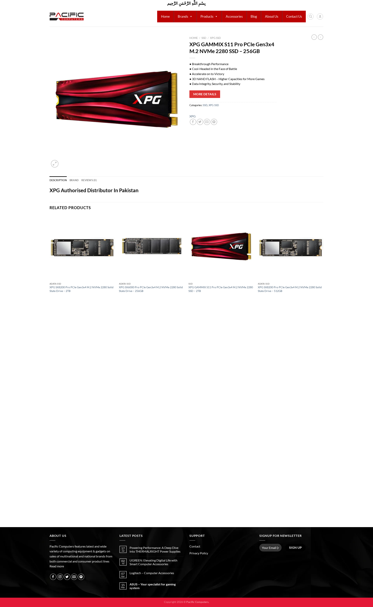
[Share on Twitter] (200, 122)
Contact (194, 546)
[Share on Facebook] (193, 122)
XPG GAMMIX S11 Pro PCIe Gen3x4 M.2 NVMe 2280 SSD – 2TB (220, 289)
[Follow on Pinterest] (81, 577)
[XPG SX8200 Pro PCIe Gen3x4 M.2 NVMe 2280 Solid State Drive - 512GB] (290, 247)
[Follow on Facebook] (53, 577)
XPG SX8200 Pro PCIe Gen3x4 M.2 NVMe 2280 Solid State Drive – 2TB (81, 289)
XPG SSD (215, 37)
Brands (183, 16)
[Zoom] (54, 164)
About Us (271, 16)
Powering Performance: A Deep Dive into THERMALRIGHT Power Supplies (155, 549)
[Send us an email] (74, 577)
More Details (204, 94)
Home (165, 16)
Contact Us (294, 16)
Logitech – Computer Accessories (152, 573)
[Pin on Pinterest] (214, 122)
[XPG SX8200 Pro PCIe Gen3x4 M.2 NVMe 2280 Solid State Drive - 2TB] (82, 247)
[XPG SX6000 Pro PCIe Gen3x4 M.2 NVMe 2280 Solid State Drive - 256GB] (152, 247)
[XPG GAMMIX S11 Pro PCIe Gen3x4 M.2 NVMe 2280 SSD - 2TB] (221, 247)
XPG (192, 116)
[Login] (320, 16)
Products (206, 16)
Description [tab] (58, 180)
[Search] (310, 16)
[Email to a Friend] (207, 122)
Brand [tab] (74, 180)
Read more (57, 566)
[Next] (323, 370)
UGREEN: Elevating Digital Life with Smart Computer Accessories (153, 562)
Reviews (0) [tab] (89, 180)
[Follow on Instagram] (60, 577)
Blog (254, 16)
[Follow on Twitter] (67, 577)
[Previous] (50, 370)
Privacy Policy (198, 553)
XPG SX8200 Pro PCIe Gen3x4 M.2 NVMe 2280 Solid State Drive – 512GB (290, 289)
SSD (203, 37)
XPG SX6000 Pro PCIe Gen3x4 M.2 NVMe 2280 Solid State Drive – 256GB (151, 289)
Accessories (234, 16)
